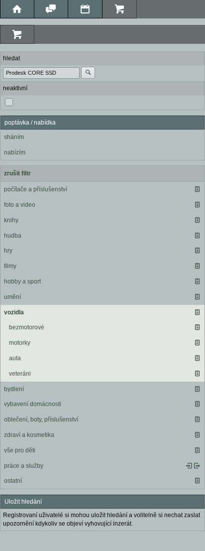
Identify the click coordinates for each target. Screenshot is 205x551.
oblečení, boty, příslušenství (41, 419)
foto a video (19, 204)
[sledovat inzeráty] (197, 189)
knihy (11, 220)
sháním (14, 137)
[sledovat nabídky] (197, 465)
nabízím (14, 152)
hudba (12, 235)
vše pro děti (19, 450)
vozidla (14, 312)
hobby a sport (22, 281)
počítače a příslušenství (35, 189)
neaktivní (15, 88)
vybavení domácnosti (32, 404)
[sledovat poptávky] (189, 465)
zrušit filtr (17, 173)
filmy (10, 266)
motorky (19, 342)
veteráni (20, 373)
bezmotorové (26, 327)
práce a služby (23, 465)
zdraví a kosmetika (29, 434)
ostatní (13, 480)
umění (12, 296)
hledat (11, 58)
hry (8, 250)
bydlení (14, 389)
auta (15, 358)
